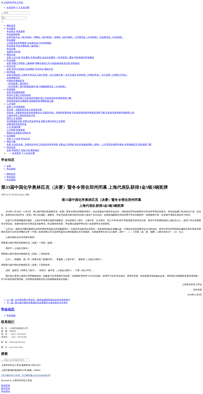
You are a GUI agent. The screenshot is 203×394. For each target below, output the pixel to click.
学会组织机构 (13, 34)
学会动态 (11, 177)
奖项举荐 (20, 130)
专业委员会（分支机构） (111, 37)
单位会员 (25, 138)
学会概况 (11, 28)
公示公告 (16, 57)
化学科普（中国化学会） (89, 75)
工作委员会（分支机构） (87, 37)
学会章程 (20, 31)
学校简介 (16, 150)
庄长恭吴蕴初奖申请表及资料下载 (88, 112)
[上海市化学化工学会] (101, 2)
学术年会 (39, 69)
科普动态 (16, 75)
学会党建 (11, 60)
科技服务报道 (18, 92)
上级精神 (29, 63)
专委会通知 (35, 57)
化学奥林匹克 (13, 78)
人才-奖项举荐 (14, 127)
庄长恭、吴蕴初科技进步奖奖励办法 (24, 112)
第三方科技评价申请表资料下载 (55, 98)
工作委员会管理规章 (17, 43)
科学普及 (11, 72)
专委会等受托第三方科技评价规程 (23, 98)
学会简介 (11, 31)
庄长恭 (17, 52)
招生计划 (25, 150)
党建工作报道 (18, 63)
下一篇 (37, 303)
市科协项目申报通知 (84, 57)
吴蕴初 (10, 52)
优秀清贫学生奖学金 (17, 124)
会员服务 (11, 136)
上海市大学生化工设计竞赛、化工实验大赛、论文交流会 (48, 75)
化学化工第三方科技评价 (19, 95)
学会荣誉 (11, 46)
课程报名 (34, 150)
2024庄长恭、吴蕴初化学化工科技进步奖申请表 (35, 144)
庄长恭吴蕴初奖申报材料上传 (120, 112)
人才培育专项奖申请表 (113, 144)
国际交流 (48, 69)
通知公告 (11, 54)
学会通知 (25, 57)
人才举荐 (11, 130)
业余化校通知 (48, 57)
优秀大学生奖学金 (31, 121)
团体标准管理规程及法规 (41, 101)
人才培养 (11, 104)
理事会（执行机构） (44, 37)
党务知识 (75, 63)
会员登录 (11, 7)
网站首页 (11, 25)
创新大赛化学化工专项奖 (53, 121)
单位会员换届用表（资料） (88, 144)
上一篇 (38, 300)
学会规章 (11, 40)
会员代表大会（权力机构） (20, 37)
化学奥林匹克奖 (14, 121)
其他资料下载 (144, 144)
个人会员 (16, 138)
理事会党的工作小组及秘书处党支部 (52, 63)
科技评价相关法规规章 (18, 101)
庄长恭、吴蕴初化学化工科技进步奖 (24, 110)
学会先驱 (11, 49)
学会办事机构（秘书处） (28, 46)
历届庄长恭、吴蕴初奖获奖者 (57, 112)
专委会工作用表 (66, 144)
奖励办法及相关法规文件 (19, 133)
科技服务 (11, 89)
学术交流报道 (18, 69)
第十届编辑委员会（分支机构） (51, 86)
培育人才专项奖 (14, 118)
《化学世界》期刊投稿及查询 (21, 86)
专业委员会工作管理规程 (39, 43)
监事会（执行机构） (64, 37)
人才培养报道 (18, 107)
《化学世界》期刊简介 (18, 83)
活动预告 (29, 69)
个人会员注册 (22, 7)
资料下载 (11, 141)
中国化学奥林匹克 (15, 81)
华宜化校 (11, 147)
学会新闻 (11, 169)
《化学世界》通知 (64, 57)
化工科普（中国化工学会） (115, 75)
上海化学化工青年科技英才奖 (21, 115)
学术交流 (11, 66)
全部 (9, 57)
